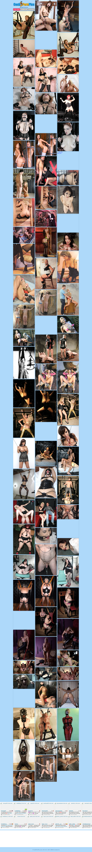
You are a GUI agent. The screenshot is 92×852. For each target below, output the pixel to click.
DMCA (52, 849)
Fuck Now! (31, 9)
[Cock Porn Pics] (24, 4)
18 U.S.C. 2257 (46, 849)
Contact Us (57, 849)
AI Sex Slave (17, 9)
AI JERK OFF (24, 9)
